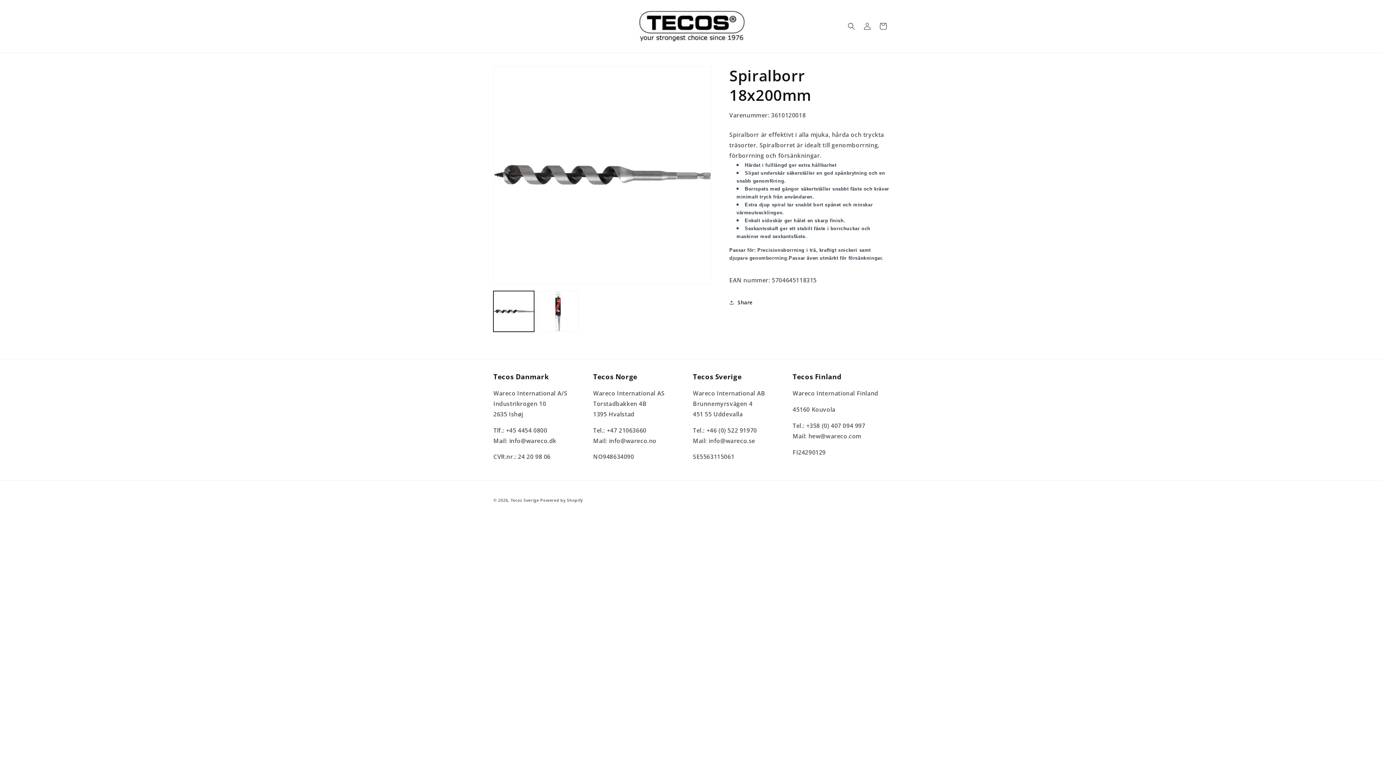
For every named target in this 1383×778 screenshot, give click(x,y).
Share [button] (745, 302)
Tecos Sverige (525, 500)
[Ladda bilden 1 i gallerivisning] (513, 311)
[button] (851, 26)
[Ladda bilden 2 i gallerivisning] (558, 311)
